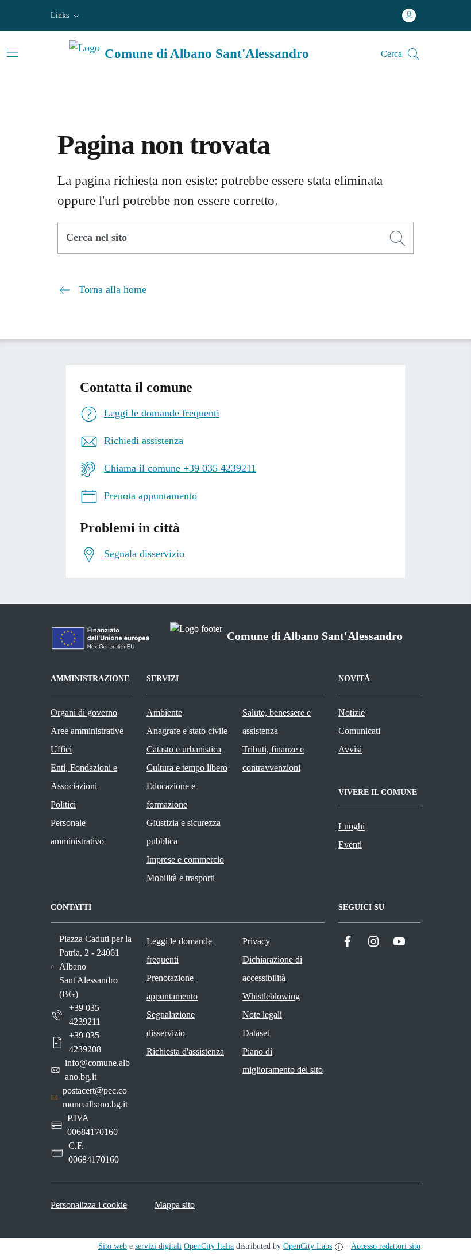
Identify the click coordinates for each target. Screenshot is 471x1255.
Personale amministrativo (77, 832)
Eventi (350, 844)
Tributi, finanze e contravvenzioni (273, 758)
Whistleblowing (271, 996)
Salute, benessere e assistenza (276, 722)
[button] (66, 15)
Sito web (112, 1246)
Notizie (351, 712)
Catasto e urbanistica (183, 749)
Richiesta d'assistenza (185, 1051)
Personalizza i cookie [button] (89, 1205)
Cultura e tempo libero (186, 768)
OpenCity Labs (307, 1246)
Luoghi (351, 826)
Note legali (262, 1015)
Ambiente (164, 712)
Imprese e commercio (185, 859)
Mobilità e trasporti (180, 878)
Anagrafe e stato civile (186, 731)
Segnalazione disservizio (170, 1024)
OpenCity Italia (209, 1246)
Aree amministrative (87, 731)
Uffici (61, 749)
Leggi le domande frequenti (179, 950)
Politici (63, 804)
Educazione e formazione (170, 795)
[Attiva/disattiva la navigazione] (13, 53)
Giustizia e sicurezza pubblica (183, 832)
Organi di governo (84, 712)
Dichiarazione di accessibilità (272, 969)
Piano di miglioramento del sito (282, 1061)
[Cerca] (397, 238)
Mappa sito (175, 1205)
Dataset (255, 1033)
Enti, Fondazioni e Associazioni (84, 777)
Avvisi (350, 749)
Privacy (256, 941)
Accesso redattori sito (385, 1246)
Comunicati (359, 731)
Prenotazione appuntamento (172, 987)
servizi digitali (158, 1246)
